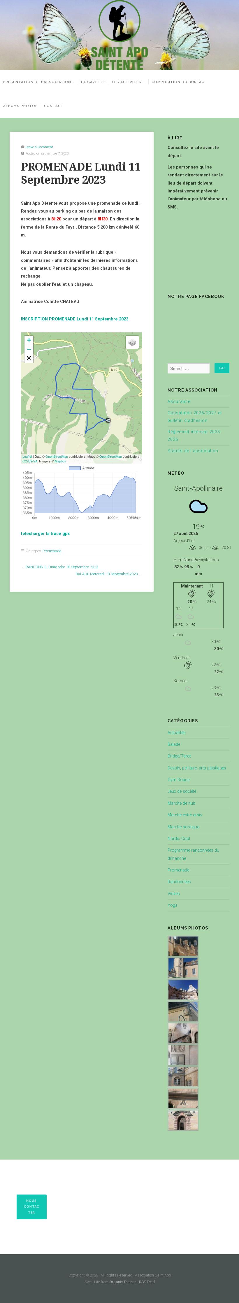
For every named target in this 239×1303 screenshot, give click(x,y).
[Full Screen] (28, 358)
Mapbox (60, 461)
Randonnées (179, 881)
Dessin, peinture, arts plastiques (197, 768)
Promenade (52, 551)
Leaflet (27, 456)
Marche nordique (183, 827)
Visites (174, 893)
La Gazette (93, 82)
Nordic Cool (179, 838)
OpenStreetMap (56, 456)
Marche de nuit (181, 803)
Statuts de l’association (193, 450)
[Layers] (132, 342)
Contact (54, 106)
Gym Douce (178, 779)
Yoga (173, 905)
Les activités (126, 82)
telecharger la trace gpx (45, 533)
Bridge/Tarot (179, 756)
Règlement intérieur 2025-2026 (195, 435)
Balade (174, 744)
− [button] (29, 349)
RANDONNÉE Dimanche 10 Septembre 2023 (62, 567)
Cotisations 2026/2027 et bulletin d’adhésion (195, 417)
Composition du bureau (178, 82)
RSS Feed (147, 1282)
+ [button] (29, 340)
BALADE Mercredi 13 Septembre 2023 (106, 574)
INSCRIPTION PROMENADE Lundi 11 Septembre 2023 (74, 319)
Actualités (177, 732)
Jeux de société (182, 791)
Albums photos (20, 106)
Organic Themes (122, 1282)
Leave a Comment (39, 147)
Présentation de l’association (37, 82)
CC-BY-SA (29, 461)
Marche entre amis (185, 815)
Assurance (179, 401)
